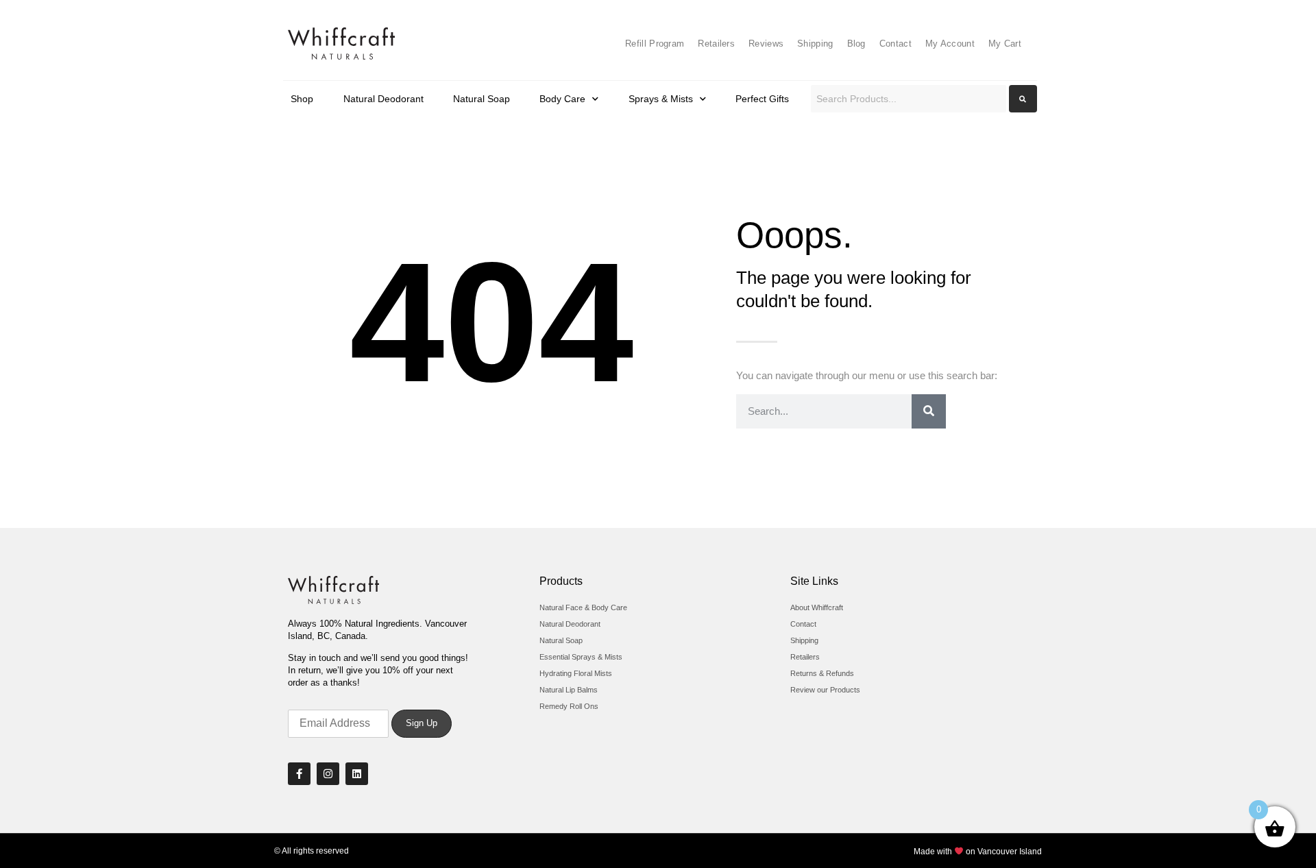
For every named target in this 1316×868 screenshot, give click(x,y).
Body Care (562, 98)
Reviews (765, 43)
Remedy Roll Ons (568, 706)
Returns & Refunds (822, 673)
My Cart (1004, 43)
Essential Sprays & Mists (580, 657)
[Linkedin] (356, 773)
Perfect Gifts (762, 98)
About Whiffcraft (816, 607)
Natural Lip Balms (568, 690)
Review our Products (825, 690)
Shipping (815, 43)
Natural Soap (481, 98)
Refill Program (654, 43)
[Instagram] (328, 773)
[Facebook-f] (299, 773)
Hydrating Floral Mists (575, 673)
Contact (895, 43)
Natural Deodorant (383, 98)
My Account (950, 43)
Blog (856, 43)
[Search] (929, 411)
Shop (302, 98)
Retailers (716, 43)
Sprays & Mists (661, 98)
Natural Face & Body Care (583, 607)
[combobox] (908, 98)
